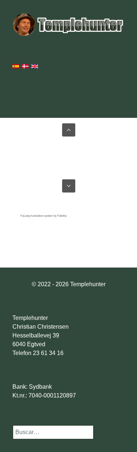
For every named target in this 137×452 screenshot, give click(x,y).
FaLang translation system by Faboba (43, 215)
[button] (68, 130)
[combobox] (53, 432)
